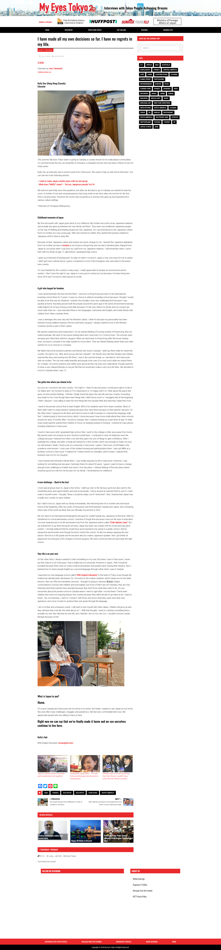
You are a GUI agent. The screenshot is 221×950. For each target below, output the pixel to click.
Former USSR (145, 89)
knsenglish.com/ (66, 743)
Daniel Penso (145, 79)
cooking (174, 74)
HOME (47, 30)
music (166, 98)
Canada (55, 793)
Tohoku (157, 122)
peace (142, 112)
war (156, 127)
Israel (154, 93)
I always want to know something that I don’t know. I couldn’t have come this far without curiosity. (116, 776)
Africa (149, 65)
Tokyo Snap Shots (95, 30)
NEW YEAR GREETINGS (162, 103)
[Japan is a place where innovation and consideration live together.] (53, 763)
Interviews (69, 30)
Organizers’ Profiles (140, 884)
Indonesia (144, 93)
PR (149, 112)
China (149, 74)
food (167, 84)
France (157, 89)
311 (141, 65)
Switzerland (145, 122)
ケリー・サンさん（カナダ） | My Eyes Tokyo (57, 856)
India (176, 89)
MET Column (121, 30)
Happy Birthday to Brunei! (81, 840)
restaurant (168, 112)
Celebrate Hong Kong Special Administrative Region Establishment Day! (118, 838)
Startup (175, 117)
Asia (46, 793)
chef (142, 74)
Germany (166, 89)
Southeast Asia (162, 117)
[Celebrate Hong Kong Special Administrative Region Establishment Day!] (118, 831)
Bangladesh (145, 70)
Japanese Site (168, 30)
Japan (162, 93)
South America (146, 117)
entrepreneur (146, 84)
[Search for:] (160, 48)
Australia (166, 65)
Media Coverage (139, 878)
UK (174, 122)
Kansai (170, 93)
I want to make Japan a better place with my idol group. (63, 181)
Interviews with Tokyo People (56, 941)
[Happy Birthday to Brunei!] (85, 831)
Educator (80, 793)
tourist (167, 122)
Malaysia (143, 98)
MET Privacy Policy (140, 896)
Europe (158, 84)
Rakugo (157, 112)
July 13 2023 (45, 56)
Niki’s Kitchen (145, 108)
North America (108, 793)
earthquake (159, 79)
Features (144, 30)
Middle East (155, 98)
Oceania (173, 108)
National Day (145, 103)
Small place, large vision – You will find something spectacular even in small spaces (84, 776)
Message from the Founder (143, 890)
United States (145, 127)
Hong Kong (93, 793)
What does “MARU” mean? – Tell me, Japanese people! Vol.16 (67, 184)
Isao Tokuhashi (55, 68)
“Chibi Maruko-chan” (119, 522)
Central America (170, 70)
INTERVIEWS (59, 56)
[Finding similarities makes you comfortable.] (53, 830)
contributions (161, 74)
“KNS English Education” (87, 575)
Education (67, 793)
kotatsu (66, 245)
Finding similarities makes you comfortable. (50, 837)
